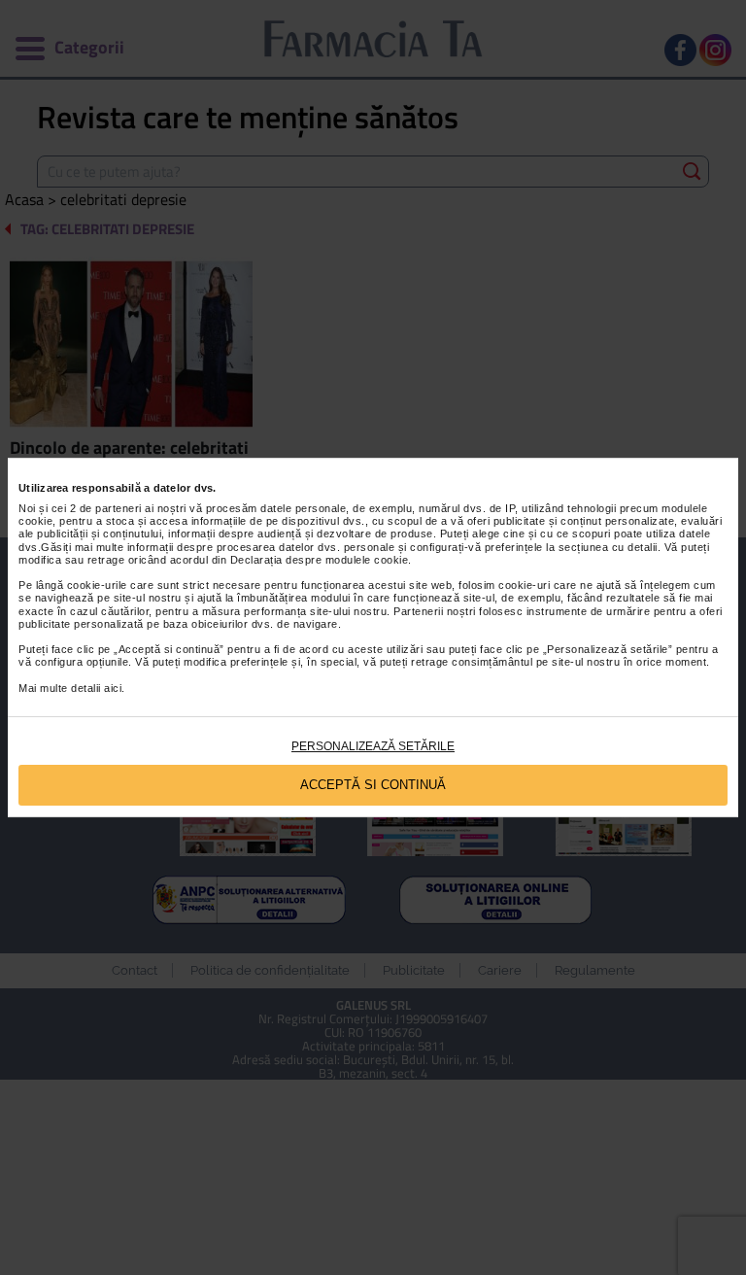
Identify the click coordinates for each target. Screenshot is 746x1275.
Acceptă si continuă (373, 784)
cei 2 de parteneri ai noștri (118, 508)
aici (112, 688)
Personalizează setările (373, 746)
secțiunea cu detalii (608, 547)
